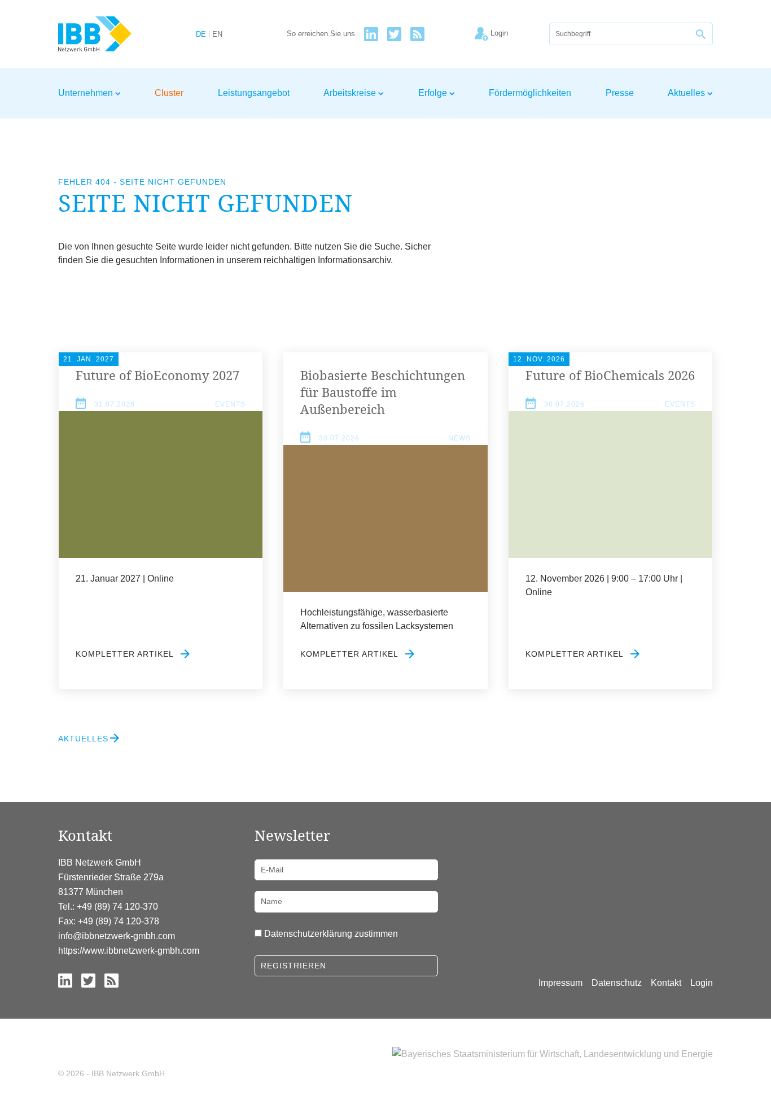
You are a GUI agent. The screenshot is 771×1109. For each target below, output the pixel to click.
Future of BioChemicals (610, 374)
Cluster (169, 93)
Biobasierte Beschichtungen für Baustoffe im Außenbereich (382, 391)
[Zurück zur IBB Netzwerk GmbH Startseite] (115, 33)
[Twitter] (394, 34)
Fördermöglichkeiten (530, 93)
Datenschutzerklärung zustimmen (331, 933)
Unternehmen (86, 93)
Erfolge (433, 93)
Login (701, 983)
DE (201, 34)
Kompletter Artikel (126, 653)
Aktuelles (687, 93)
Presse (620, 93)
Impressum (560, 983)
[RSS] (417, 34)
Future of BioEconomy (157, 374)
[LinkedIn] (371, 34)
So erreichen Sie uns (321, 34)
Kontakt (666, 983)
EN (217, 34)
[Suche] (701, 34)
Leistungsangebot (254, 93)
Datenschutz (617, 983)
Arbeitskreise (350, 93)
